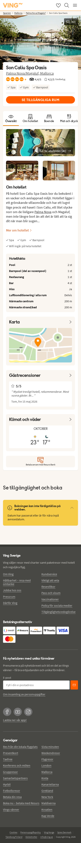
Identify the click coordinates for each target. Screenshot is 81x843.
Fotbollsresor (11, 790)
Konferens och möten (16, 765)
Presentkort (10, 753)
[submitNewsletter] (74, 685)
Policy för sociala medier (56, 605)
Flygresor (47, 759)
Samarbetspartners (15, 778)
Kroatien (46, 809)
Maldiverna (48, 803)
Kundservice (49, 574)
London (46, 765)
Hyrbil (7, 784)
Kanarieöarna (50, 784)
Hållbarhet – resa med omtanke (17, 582)
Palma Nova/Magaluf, (23, 73)
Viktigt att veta (50, 580)
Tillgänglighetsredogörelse (58, 612)
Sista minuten (50, 747)
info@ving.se (46, 836)
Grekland (47, 790)
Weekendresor (50, 753)
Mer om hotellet (17, 230)
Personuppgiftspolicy (30, 832)
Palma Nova (42, 212)
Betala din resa (12, 797)
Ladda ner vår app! (15, 720)
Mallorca (47, 73)
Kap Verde (47, 816)
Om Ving (8, 574)
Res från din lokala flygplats (20, 747)
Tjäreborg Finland (13, 836)
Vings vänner (11, 809)
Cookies (13, 832)
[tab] (11, 118)
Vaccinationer (50, 599)
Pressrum (9, 596)
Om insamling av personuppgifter (24, 694)
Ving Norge (49, 832)
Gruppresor (10, 772)
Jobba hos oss (12, 590)
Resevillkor (48, 586)
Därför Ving (10, 603)
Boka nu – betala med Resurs (21, 803)
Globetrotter (31, 836)
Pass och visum (50, 593)
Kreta (44, 778)
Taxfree (7, 759)
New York (47, 797)
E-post (7, 677)
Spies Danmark (64, 832)
